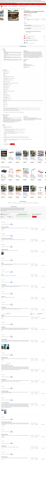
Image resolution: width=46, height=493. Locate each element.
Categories (5, 6)
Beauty (5, 1)
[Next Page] (44, 19)
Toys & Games (27, 1)
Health (16, 1)
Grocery (37, 0)
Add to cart (25, 23)
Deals (9, 6)
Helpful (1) (9, 131)
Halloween (12, 0)
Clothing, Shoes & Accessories (18, 0)
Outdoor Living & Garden (33, 0)
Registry (6, 2)
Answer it (5, 135)
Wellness (18, 1)
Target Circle (11, 2)
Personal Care (7, 1)
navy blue (37, 19)
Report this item (25, 34)
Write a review (34, 216)
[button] (26, 13)
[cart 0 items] (44, 6)
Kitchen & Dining (27, 0)
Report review (43, 229)
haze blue (32, 19)
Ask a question (12, 144)
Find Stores (14, 2)
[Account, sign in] (41, 6)
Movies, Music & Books (41, 1)
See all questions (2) (6, 144)
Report (14, 131)
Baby (3, 1)
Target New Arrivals (2, 0)
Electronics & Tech (31, 1)
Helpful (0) (11, 133)
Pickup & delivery (14, 6)
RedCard (8, 2)
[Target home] (1, 6)
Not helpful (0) (11, 131)
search (37, 6)
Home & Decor (23, 0)
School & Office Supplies (22, 1)
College (10, 0)
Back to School (7, 0)
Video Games (36, 1)
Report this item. (22, 112)
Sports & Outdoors (11, 1)
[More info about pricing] (40, 15)
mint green (36, 19)
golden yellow (28, 19)
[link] (26, 13)
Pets (14, 1)
